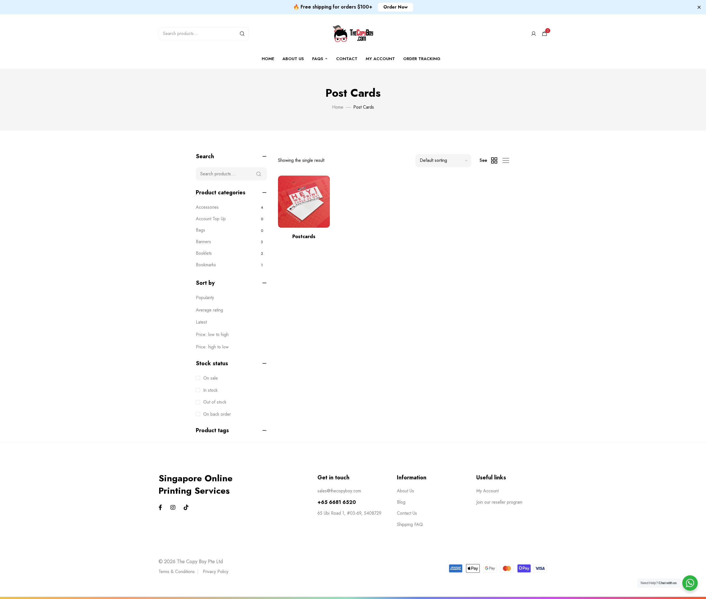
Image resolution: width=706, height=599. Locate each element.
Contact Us (407, 513)
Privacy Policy (215, 571)
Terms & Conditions (177, 571)
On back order (216, 414)
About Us (293, 59)
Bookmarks (206, 265)
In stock (210, 390)
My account (380, 59)
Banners (203, 241)
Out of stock (214, 402)
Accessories (207, 207)
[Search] (242, 33)
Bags (200, 230)
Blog (401, 502)
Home (268, 59)
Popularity (205, 297)
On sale (210, 378)
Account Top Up (211, 219)
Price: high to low (212, 347)
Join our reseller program (499, 502)
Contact (346, 59)
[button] (395, 7)
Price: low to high (212, 334)
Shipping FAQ (410, 524)
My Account (487, 491)
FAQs (317, 59)
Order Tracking (421, 59)
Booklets (204, 253)
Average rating (209, 310)
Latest (201, 322)
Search (258, 174)
